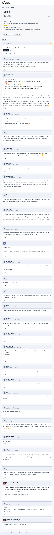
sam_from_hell (9, 346)
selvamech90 (9, 261)
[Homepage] (6, 2)
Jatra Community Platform (20, 53)
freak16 (7, 449)
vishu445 (8, 113)
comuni (8, 278)
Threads (7, 7)
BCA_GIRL (8, 290)
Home (3, 7)
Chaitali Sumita (9, 74)
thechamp (8, 58)
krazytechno (9, 163)
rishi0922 (8, 209)
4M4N (7, 305)
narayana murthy (10, 333)
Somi (7, 194)
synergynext (9, 503)
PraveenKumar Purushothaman (13, 482)
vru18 (8, 15)
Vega (7, 132)
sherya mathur (9, 176)
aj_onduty (8, 318)
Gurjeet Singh (9, 148)
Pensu (7, 228)
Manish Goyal (9, 242)
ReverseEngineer (10, 468)
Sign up (6, 50)
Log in (11, 50)
